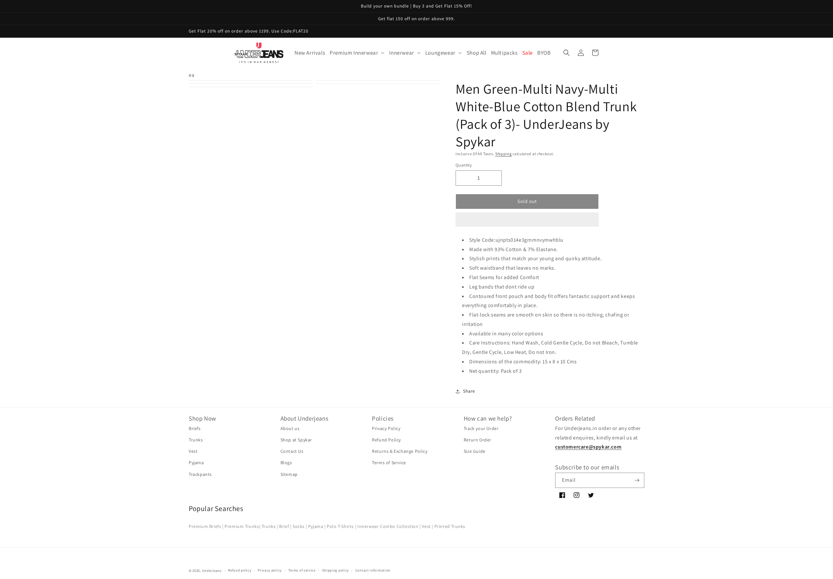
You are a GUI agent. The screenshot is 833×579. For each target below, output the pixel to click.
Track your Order (481, 428)
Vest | (427, 526)
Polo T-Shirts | (341, 526)
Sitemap (289, 474)
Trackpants (200, 474)
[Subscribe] (637, 480)
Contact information (372, 570)
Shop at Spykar (296, 440)
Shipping (503, 153)
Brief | (285, 526)
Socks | (300, 526)
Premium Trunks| (242, 526)
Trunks (196, 440)
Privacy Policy (386, 428)
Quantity (464, 165)
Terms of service (302, 570)
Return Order (477, 440)
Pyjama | (317, 526)
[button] (527, 219)
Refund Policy (386, 440)
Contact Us (292, 451)
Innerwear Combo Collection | (389, 526)
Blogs (286, 462)
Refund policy (239, 570)
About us (290, 428)
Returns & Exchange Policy (399, 451)
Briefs (195, 428)
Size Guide (474, 451)
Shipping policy (335, 570)
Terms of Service (389, 462)
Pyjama (196, 462)
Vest (193, 451)
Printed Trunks (449, 526)
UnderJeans (212, 570)
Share (469, 391)
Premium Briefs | (206, 526)
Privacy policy (270, 570)
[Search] (566, 53)
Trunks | (270, 526)
